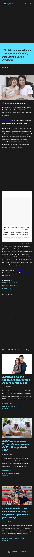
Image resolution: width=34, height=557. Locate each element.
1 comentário (19, 538)
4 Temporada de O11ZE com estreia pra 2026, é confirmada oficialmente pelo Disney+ (16, 513)
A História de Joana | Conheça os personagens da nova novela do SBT (16, 379)
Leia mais (5, 408)
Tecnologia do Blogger (18, 552)
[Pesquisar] (26, 3)
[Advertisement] (17, 26)
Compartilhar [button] (7, 289)
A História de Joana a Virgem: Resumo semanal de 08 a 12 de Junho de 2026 (16, 446)
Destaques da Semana (10, 283)
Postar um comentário (10, 406)
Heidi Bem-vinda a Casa (10, 285)
